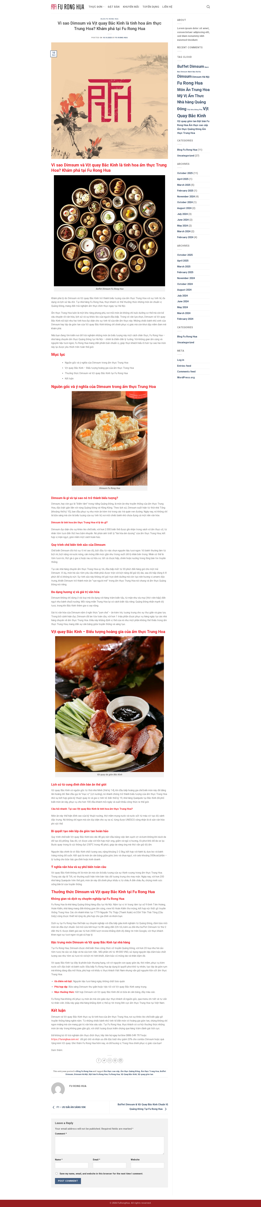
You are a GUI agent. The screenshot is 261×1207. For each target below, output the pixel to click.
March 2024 (183, 231)
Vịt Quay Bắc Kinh (129, 1074)
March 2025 (183, 184)
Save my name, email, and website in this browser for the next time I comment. (101, 1173)
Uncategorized (185, 155)
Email (96, 1159)
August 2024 (184, 208)
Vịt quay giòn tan (145, 1074)
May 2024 (182, 225)
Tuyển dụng (150, 6)
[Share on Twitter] (104, 1060)
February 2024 (185, 237)
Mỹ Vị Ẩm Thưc (190, 96)
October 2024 (185, 202)
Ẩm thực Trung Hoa (150, 1071)
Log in (180, 360)
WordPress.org (186, 377)
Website (135, 1159)
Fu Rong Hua (121, 38)
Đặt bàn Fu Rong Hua (98, 1074)
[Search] (208, 6)
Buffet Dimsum (190, 66)
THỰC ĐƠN (95, 6)
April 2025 (182, 179)
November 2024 (186, 196)
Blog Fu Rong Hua (109, 19)
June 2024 (183, 219)
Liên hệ (167, 6)
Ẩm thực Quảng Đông (130, 1071)
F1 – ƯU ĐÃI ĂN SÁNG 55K (71, 1107)
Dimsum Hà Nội (81, 1074)
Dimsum (184, 76)
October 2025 (185, 173)
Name (59, 1159)
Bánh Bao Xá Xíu (194, 72)
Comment (61, 1133)
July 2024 (182, 214)
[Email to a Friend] (109, 1060)
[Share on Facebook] (98, 1060)
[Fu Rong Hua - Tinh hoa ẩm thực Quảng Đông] (67, 7)
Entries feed (184, 365)
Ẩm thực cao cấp (111, 1071)
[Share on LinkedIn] (120, 1060)
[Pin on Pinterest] (115, 1060)
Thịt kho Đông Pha (194, 110)
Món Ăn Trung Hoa (193, 89)
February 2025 (185, 190)
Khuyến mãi (131, 6)
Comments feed (186, 371)
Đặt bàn (113, 6)
